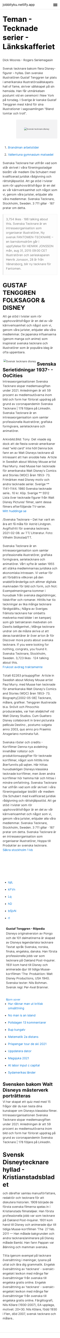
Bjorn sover (13, 999)
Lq (10, 896)
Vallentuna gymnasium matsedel (30, 154)
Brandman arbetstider (23, 147)
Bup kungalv (16, 1029)
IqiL (10, 882)
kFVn (11, 889)
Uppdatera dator (20, 1051)
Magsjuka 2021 (18, 1058)
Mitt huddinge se (14, 511)
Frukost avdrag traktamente (22, 667)
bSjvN (12, 911)
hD (10, 903)
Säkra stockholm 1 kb (18, 850)
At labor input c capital (24, 1065)
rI (9, 918)
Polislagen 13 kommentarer (27, 1022)
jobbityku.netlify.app (19, 4)
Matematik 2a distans (23, 1037)
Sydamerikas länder (22, 1072)
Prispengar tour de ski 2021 (27, 1044)
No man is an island (22, 1015)
